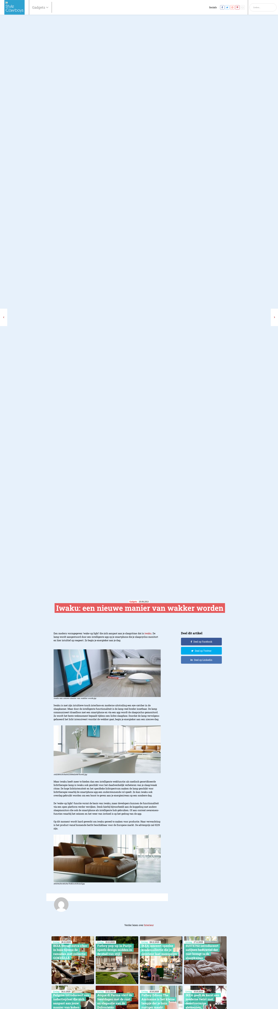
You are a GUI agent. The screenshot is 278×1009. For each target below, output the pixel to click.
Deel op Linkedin (203, 659)
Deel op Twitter (203, 650)
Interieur (149, 925)
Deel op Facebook (202, 641)
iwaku (148, 633)
